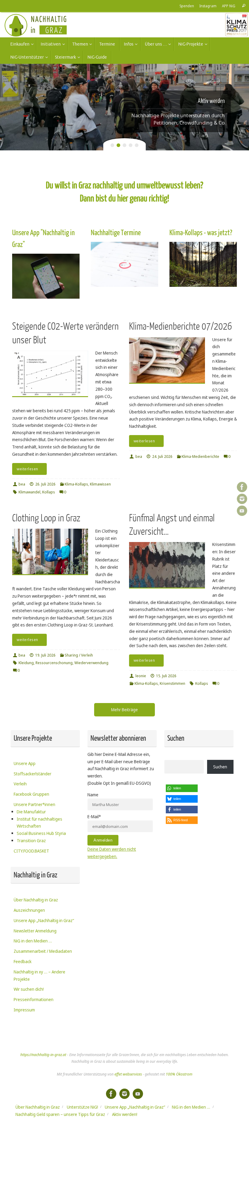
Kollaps (48, 492)
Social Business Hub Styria (41, 833)
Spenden (186, 5)
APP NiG (228, 5)
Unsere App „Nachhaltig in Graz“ (44, 920)
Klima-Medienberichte (200, 456)
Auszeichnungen (29, 910)
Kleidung (26, 662)
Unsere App (25, 763)
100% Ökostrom (179, 1074)
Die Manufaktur (31, 812)
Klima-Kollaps (76, 484)
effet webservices (128, 1074)
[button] (182, 788)
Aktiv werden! (124, 1114)
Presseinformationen (33, 999)
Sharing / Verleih (79, 655)
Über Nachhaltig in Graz (36, 900)
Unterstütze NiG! (82, 1107)
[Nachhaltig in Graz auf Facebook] (242, 487)
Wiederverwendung (91, 662)
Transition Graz (31, 840)
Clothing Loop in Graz (46, 518)
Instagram (208, 5)
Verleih (20, 784)
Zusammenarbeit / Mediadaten (43, 951)
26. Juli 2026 (45, 484)
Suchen (220, 767)
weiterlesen (27, 469)
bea (22, 484)
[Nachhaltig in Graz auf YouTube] (242, 511)
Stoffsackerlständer (32, 774)
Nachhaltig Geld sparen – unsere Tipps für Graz (60, 1114)
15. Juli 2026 (166, 675)
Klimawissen (100, 484)
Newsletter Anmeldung (35, 931)
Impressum (24, 1010)
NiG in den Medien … (33, 941)
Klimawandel (29, 492)
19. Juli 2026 (45, 655)
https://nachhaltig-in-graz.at (43, 1054)
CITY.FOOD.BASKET (31, 851)
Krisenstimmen (172, 683)
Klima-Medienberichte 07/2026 (180, 326)
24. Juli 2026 (162, 456)
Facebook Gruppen (31, 794)
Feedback (23, 961)
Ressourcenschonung (54, 662)
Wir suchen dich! (29, 989)
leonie (140, 675)
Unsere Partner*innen (34, 804)
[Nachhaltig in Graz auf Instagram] (242, 499)
